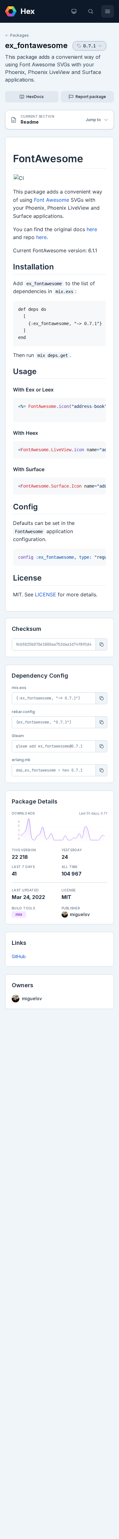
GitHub (19, 956)
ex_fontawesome (36, 45)
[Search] (91, 11)
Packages (19, 35)
